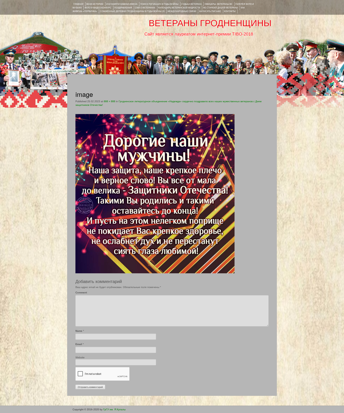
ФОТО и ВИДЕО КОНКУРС (98, 7)
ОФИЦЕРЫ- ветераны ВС (219, 4)
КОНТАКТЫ (230, 11)
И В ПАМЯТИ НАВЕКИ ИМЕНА (121, 4)
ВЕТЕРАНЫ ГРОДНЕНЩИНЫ (210, 23)
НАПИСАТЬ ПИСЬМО (210, 11)
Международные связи (182, 11)
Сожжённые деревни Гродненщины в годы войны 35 (132, 11)
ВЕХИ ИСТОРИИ (94, 4)
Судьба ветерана (191, 4)
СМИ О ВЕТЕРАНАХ (145, 7)
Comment (81, 292)
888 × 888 (109, 101)
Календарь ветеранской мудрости (179, 7)
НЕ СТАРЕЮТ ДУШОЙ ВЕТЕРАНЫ (220, 7)
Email (78, 344)
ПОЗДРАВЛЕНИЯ (123, 7)
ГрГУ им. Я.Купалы (114, 409)
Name (78, 330)
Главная (78, 4)
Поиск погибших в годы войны (159, 4)
